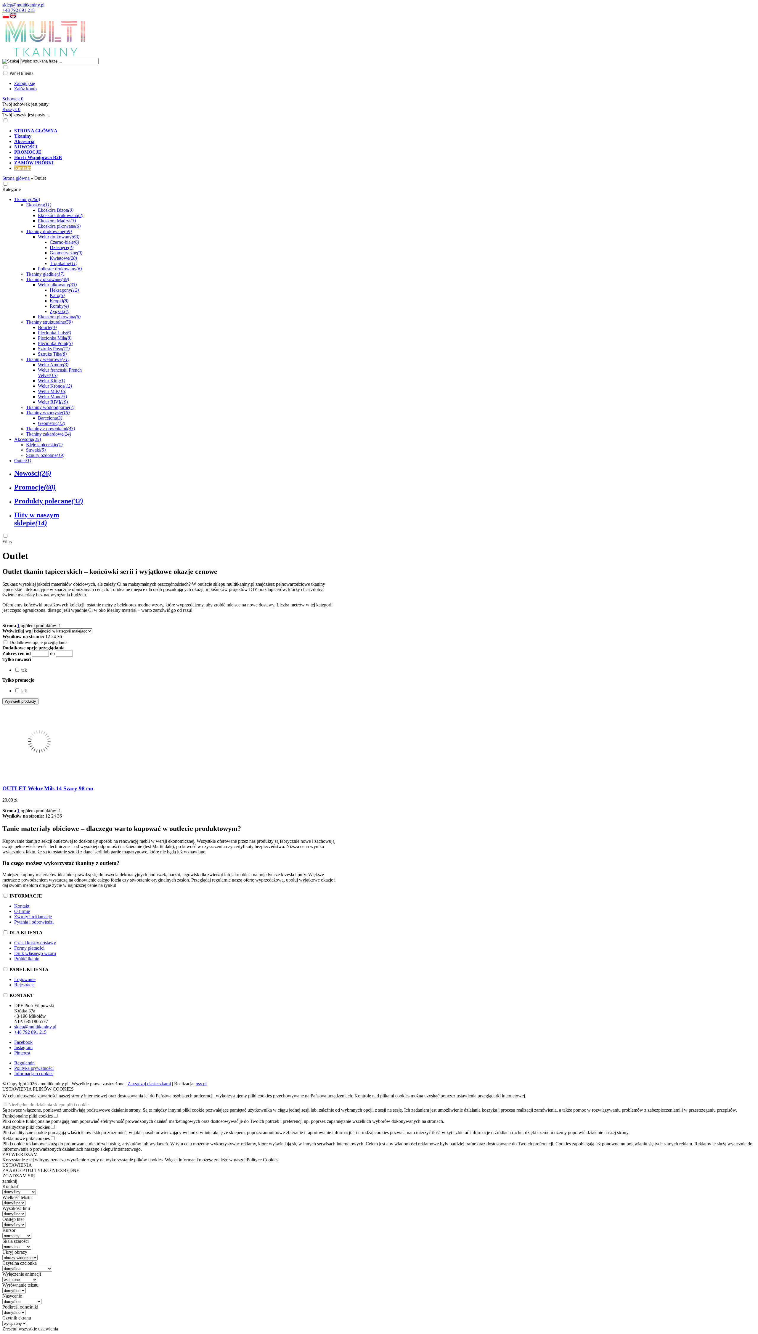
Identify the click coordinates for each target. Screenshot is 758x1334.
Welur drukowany (58, 236)
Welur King (51, 380)
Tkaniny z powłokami (50, 428)
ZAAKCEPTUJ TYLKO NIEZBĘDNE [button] (40, 1170)
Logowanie (25, 979)
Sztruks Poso (54, 348)
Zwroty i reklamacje (33, 916)
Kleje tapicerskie (44, 444)
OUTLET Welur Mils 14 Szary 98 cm (47, 788)
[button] (5, 17)
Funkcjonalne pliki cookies (27, 1115)
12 (47, 636)
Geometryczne (66, 252)
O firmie (22, 911)
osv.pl (201, 1083)
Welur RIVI (53, 401)
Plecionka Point (55, 343)
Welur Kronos (55, 386)
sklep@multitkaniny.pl (23, 4)
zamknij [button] (9, 1181)
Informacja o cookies (33, 1073)
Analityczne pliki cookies (26, 1127)
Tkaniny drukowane (49, 231)
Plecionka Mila (54, 338)
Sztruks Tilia (52, 354)
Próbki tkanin (26, 958)
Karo (57, 295)
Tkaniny (27, 199)
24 (53, 636)
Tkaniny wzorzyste (48, 412)
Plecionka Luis (54, 332)
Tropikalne (63, 263)
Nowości (32, 473)
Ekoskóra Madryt (57, 220)
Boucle (47, 327)
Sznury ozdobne (45, 455)
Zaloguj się (24, 83)
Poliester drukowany (60, 268)
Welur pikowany (57, 284)
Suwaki (36, 449)
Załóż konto (25, 88)
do (52, 653)
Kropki (59, 300)
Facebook (23, 1042)
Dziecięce (61, 247)
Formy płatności (29, 948)
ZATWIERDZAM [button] (20, 1154)
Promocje (35, 487)
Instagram (23, 1047)
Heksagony (64, 290)
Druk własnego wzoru (35, 953)
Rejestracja (24, 984)
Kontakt (21, 905)
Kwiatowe (63, 258)
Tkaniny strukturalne (49, 322)
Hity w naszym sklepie (36, 519)
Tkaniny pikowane (47, 279)
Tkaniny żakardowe (48, 433)
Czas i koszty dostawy (35, 942)
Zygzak (59, 311)
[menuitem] (215, 131)
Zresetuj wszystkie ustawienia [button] (30, 1328)
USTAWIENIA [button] (17, 1165)
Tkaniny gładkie (45, 274)
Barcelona (50, 417)
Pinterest (22, 1052)
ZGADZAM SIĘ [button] (18, 1175)
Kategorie (11, 189)
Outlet (22, 460)
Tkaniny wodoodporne (50, 407)
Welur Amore (53, 364)
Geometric (51, 423)
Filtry (7, 541)
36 (59, 636)
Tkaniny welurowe (47, 359)
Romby (59, 306)
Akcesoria (27, 439)
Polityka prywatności (34, 1068)
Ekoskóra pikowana (59, 226)
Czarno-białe (64, 242)
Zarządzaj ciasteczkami (149, 1083)
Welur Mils (52, 391)
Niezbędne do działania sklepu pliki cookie (48, 1104)
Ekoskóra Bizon (55, 210)
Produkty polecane (48, 501)
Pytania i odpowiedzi (34, 921)
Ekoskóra (38, 204)
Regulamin (24, 1062)
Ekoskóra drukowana (60, 215)
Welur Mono (52, 396)
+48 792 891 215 (18, 10)
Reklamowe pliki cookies (26, 1138)
